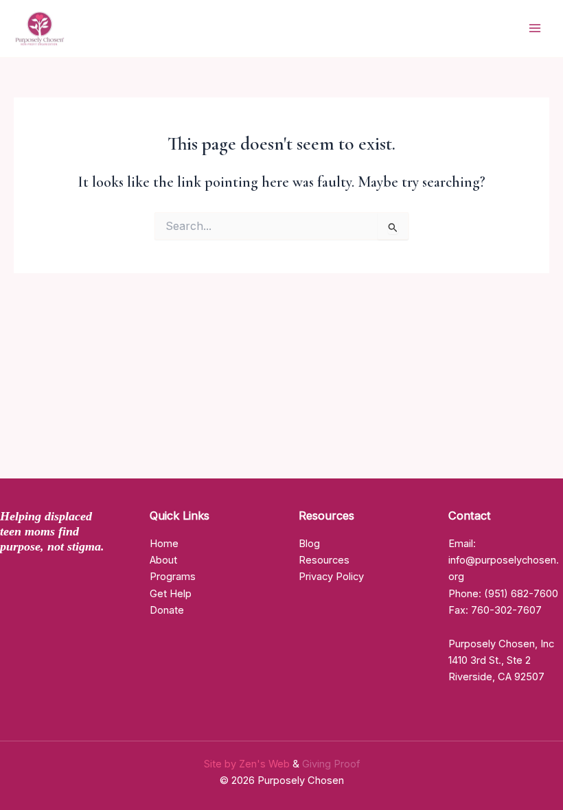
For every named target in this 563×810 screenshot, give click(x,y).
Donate (167, 610)
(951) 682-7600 (521, 594)
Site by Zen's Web (248, 764)
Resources (324, 560)
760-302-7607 (506, 610)
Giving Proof (331, 764)
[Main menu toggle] (534, 28)
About (163, 560)
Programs (173, 576)
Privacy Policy (331, 576)
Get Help (171, 594)
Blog (309, 543)
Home (164, 543)
